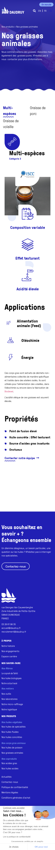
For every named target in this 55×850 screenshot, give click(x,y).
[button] (34, 10)
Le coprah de (10, 673)
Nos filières (7, 668)
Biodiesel (9, 391)
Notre (9, 683)
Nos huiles (12, 678)
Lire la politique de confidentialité (17, 837)
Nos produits (8, 26)
